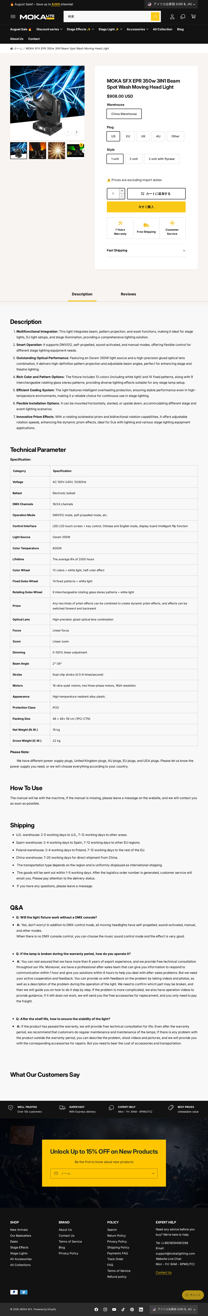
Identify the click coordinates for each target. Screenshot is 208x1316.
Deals (14, 1241)
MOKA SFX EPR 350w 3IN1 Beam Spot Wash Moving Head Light (67, 48)
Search (112, 1229)
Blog (62, 1247)
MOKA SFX (26, 1309)
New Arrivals (19, 1229)
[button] (13, 16)
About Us (65, 1229)
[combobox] (112, 16)
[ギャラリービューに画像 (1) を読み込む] (18, 150)
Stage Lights (19, 1253)
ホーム (18, 48)
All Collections (20, 1265)
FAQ (110, 1265)
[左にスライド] (68, 132)
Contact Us (67, 1235)
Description (82, 294)
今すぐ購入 (146, 207)
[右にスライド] (76, 132)
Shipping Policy (118, 1247)
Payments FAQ (117, 1253)
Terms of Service (70, 1241)
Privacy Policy (68, 1253)
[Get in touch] (183, 16)
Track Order (115, 1259)
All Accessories (21, 1259)
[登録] (152, 1173)
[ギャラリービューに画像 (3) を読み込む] (56, 150)
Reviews (128, 294)
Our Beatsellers (20, 1235)
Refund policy (117, 1276)
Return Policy (116, 1235)
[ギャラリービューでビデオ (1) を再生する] (75, 150)
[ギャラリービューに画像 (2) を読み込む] (37, 150)
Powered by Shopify (45, 1309)
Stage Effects (19, 1247)
